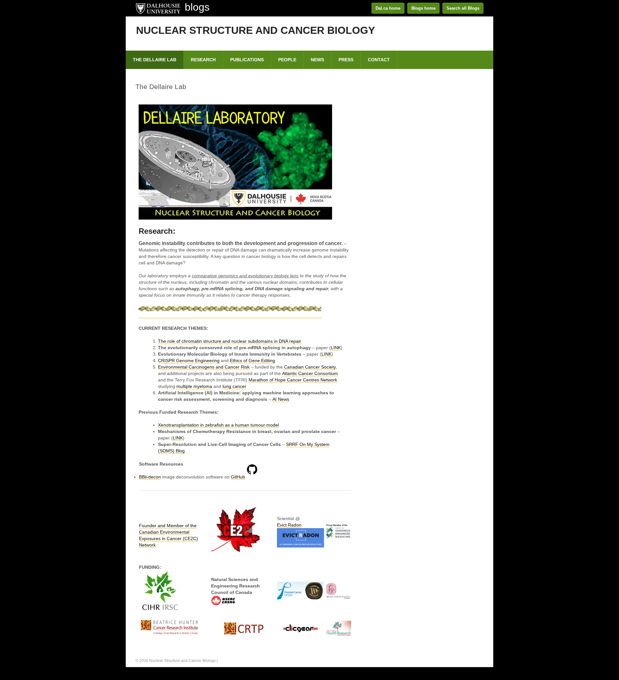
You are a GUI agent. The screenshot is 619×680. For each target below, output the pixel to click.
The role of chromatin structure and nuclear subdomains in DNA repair (229, 341)
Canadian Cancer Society (310, 367)
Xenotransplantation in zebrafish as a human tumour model (218, 425)
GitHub (238, 476)
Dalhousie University (158, 8)
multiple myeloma (194, 386)
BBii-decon (150, 476)
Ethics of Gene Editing (252, 360)
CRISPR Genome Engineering (189, 360)
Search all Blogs (463, 8)
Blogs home (423, 8)
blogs (197, 7)
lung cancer (234, 386)
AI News (280, 399)
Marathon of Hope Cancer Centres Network (293, 379)
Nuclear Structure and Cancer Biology (255, 30)
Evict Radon (289, 524)
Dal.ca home (388, 8)
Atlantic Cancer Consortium (310, 373)
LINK (336, 347)
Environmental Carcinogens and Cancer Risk (204, 367)
